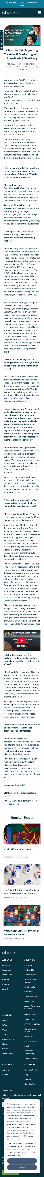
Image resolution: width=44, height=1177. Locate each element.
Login (22, 5)
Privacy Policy (15, 1139)
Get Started (32, 3)
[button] (39, 12)
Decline (22, 1167)
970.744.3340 (18, 3)
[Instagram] (1, 36)
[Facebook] (1, 32)
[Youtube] (1, 48)
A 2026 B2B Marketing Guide (17, 849)
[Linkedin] (1, 44)
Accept (22, 1161)
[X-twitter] (1, 40)
